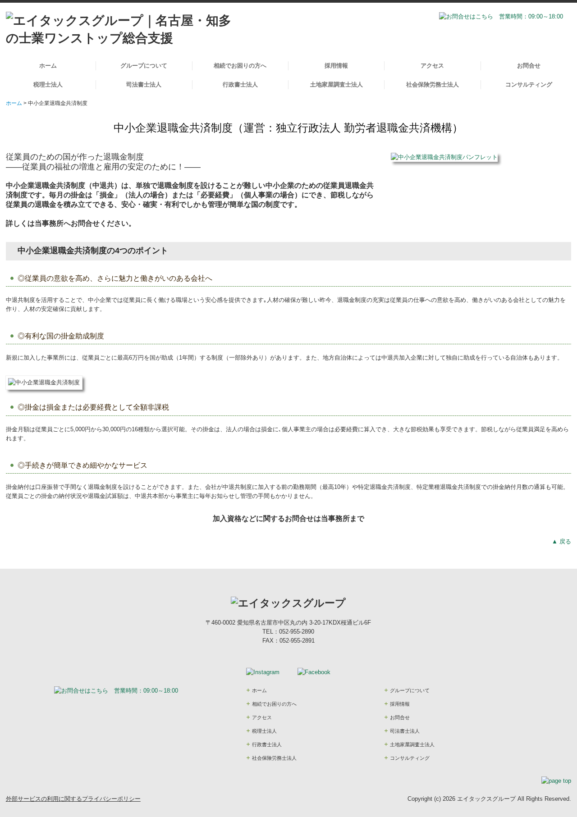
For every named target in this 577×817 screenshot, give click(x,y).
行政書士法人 (240, 84)
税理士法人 (48, 84)
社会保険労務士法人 (432, 84)
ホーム (48, 65)
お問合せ (528, 65)
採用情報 (336, 65)
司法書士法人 (143, 84)
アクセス (432, 65)
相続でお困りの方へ (240, 65)
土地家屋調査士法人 (336, 84)
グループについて (143, 65)
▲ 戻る (561, 541)
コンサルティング (528, 84)
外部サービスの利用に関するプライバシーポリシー (73, 798)
